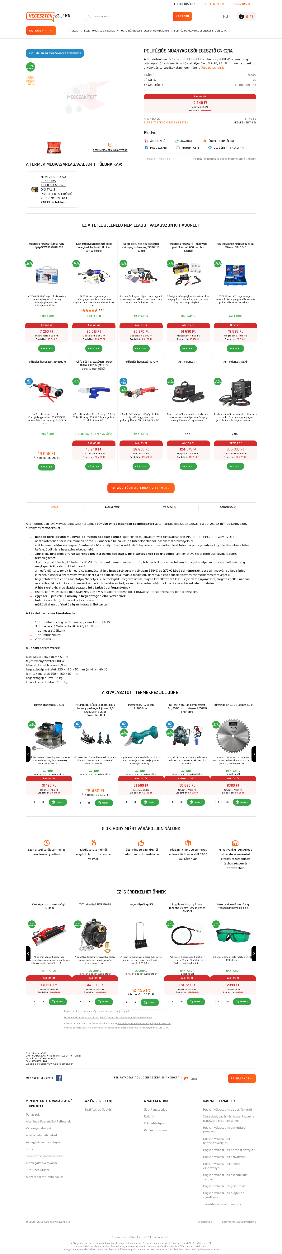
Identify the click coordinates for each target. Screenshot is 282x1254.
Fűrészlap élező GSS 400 (49, 705)
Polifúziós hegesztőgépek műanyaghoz (144, 30)
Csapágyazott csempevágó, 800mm (49, 906)
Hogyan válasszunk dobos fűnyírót (227, 1109)
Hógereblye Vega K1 (141, 905)
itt (168, 1237)
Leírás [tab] (54, 507)
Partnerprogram (155, 1130)
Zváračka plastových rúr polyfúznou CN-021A (143, 1027)
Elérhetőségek (184, 3)
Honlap (74, 30)
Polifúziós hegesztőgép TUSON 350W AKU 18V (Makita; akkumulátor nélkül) (94, 365)
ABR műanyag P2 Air (235, 362)
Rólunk (149, 1116)
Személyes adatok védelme (45, 1156)
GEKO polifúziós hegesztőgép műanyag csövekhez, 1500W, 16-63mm (141, 247)
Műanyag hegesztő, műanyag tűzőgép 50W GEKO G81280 (46, 245)
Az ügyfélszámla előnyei (43, 1142)
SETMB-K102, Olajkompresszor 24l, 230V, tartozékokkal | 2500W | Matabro (187, 708)
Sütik (29, 1149)
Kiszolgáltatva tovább (41, 1163)
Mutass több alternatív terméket (141, 488)
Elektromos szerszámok (99, 30)
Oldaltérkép (205, 1221)
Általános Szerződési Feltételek (48, 1121)
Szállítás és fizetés (98, 1109)
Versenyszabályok (39, 1128)
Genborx (251, 75)
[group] (49, 754)
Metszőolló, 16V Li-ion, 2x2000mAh (141, 706)
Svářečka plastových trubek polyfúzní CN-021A (144, 1023)
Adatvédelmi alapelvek (42, 1135)
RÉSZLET (47, 348)
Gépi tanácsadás (155, 1109)
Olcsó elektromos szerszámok (81, 1017)
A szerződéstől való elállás (45, 1177)
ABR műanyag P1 (188, 362)
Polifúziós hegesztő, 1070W (141, 362)
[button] (58, 802)
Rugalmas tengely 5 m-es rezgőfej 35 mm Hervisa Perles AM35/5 (187, 908)
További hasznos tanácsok (222, 1204)
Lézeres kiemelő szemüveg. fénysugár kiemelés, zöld (233, 906)
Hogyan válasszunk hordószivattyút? (229, 1150)
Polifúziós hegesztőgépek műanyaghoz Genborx (224, 159)
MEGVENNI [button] (59, 802)
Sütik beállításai (37, 1170)
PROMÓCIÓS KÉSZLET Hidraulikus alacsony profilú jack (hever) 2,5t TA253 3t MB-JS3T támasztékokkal (95, 710)
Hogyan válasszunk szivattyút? (225, 1157)
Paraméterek (112, 507)
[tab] (170, 507)
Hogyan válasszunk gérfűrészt (224, 1186)
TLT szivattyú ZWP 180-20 (95, 905)
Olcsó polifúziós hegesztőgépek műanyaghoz (126, 1017)
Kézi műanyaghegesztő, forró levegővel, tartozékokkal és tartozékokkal (94, 247)
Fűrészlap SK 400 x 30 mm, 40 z (233, 705)
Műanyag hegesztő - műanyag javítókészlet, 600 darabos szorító (188, 247)
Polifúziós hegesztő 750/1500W (47, 362)
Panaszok (33, 1114)
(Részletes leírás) (213, 67)
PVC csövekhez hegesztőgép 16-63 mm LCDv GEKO (235, 245)
